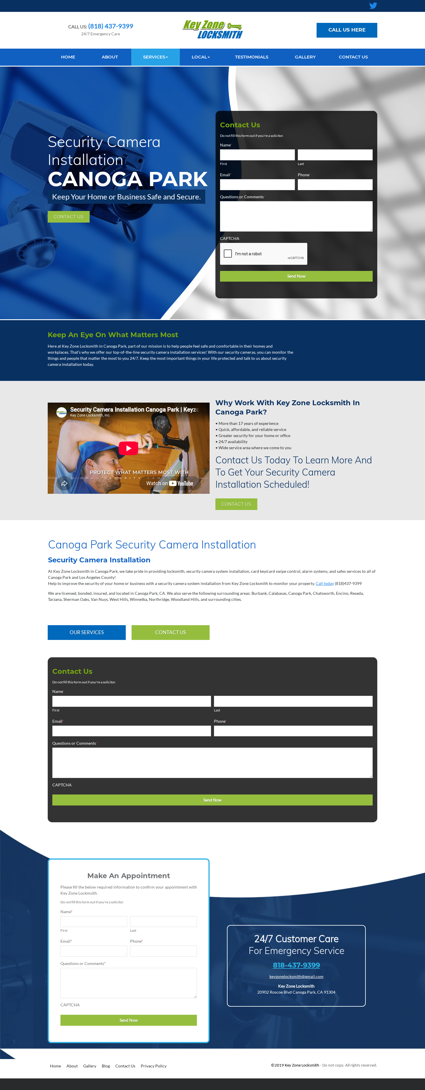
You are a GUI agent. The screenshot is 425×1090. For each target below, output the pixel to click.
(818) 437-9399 (110, 26)
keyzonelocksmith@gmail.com (296, 976)
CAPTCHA (229, 238)
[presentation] (264, 254)
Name (226, 144)
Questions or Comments (242, 196)
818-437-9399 (296, 965)
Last (301, 164)
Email (226, 174)
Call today (325, 583)
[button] (155, 57)
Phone (304, 174)
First (223, 164)
